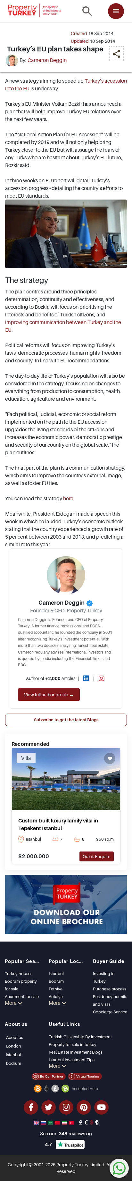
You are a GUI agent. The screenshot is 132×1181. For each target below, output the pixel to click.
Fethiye (55, 988)
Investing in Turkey (104, 977)
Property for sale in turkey (72, 1044)
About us (14, 1037)
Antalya (56, 996)
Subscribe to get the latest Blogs (66, 719)
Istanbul (56, 973)
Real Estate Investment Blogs (76, 1052)
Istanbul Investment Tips (72, 1059)
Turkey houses (18, 973)
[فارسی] (65, 1122)
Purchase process (109, 988)
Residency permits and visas (110, 1000)
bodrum (13, 1063)
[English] (36, 1122)
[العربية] (50, 1122)
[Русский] (43, 1122)
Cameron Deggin (47, 60)
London (13, 1046)
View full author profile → (49, 694)
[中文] (58, 1122)
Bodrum (56, 981)
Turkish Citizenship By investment (80, 1036)
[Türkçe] (72, 1122)
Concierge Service (110, 1011)
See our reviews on (66, 1133)
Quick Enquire (97, 856)
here (68, 498)
